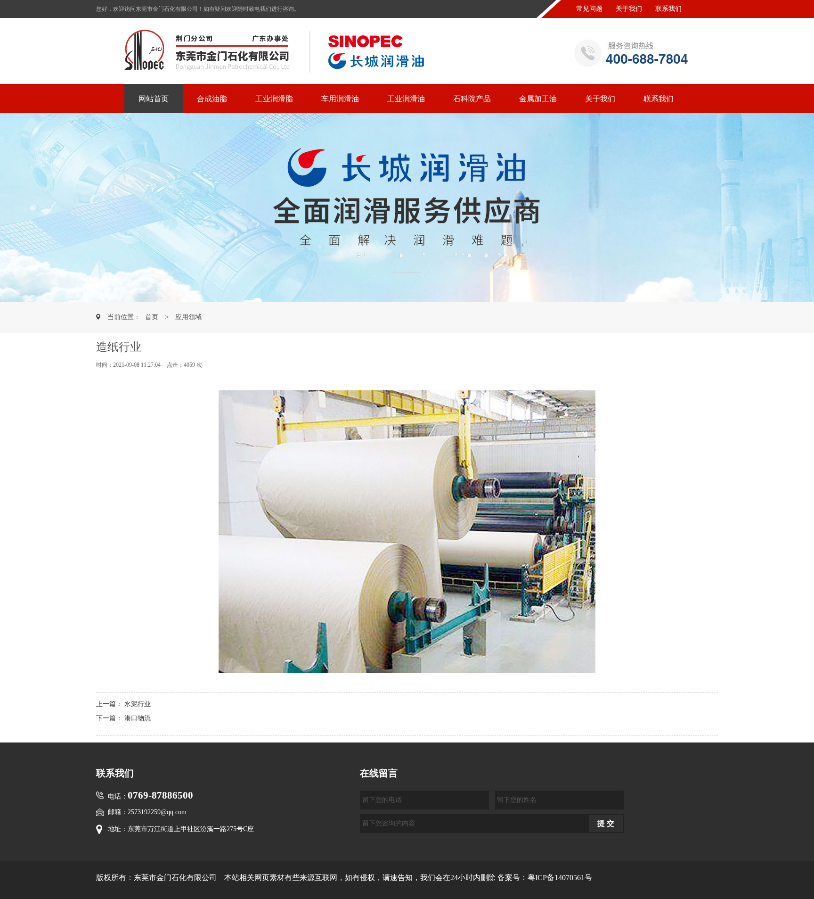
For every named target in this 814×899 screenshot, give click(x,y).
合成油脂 (212, 99)
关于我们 (629, 8)
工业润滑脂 (274, 99)
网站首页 (153, 99)
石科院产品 (472, 99)
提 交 (605, 823)
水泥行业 (137, 704)
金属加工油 (538, 99)
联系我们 (668, 8)
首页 (151, 317)
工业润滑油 (406, 99)
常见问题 (589, 8)
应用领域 (188, 317)
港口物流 (137, 718)
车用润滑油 (340, 99)
